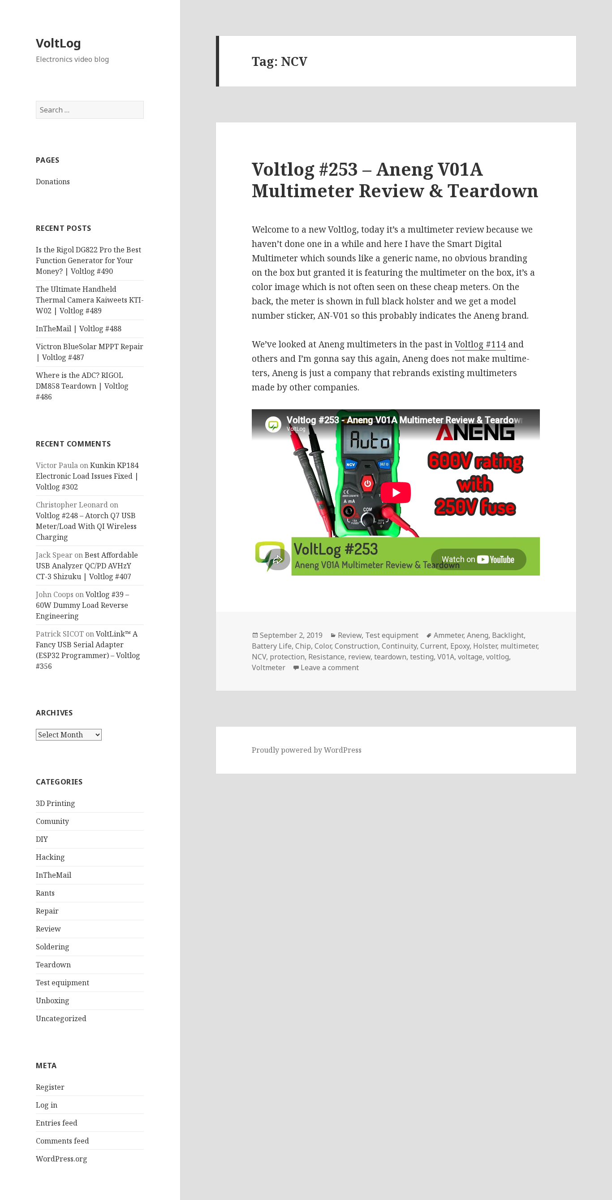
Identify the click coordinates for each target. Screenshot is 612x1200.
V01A (445, 657)
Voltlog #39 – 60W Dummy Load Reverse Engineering (82, 605)
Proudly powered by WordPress (307, 750)
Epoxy (460, 646)
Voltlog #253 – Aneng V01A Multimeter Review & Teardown (395, 179)
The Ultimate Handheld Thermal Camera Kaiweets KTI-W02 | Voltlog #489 (90, 300)
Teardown (53, 965)
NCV (259, 657)
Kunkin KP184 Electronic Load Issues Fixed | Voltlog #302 (87, 476)
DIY (42, 839)
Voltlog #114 (480, 344)
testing (422, 657)
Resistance (326, 657)
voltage (470, 657)
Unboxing (52, 1000)
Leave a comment (330, 667)
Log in (46, 1105)
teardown (390, 657)
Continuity (399, 646)
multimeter (518, 646)
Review (48, 929)
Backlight (508, 635)
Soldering (52, 947)
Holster (485, 646)
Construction (356, 646)
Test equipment (62, 983)
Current (433, 646)
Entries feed (57, 1123)
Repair (47, 911)
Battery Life (272, 646)
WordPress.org (61, 1159)
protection (287, 657)
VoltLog (58, 43)
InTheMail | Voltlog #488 (78, 329)
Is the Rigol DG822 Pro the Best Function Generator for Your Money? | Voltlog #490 (88, 260)
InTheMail (53, 875)
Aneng (477, 635)
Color (323, 646)
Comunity (52, 821)
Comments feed (62, 1141)
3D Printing (55, 803)
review (359, 657)
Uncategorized (61, 1018)
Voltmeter (268, 667)
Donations (53, 181)
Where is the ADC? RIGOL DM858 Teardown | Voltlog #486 (82, 386)
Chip (303, 646)
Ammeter (448, 635)
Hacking (50, 857)
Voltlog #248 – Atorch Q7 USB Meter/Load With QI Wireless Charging (86, 526)
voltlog (497, 657)
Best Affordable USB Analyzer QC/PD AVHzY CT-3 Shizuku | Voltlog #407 (87, 565)
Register (50, 1087)
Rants (45, 893)
